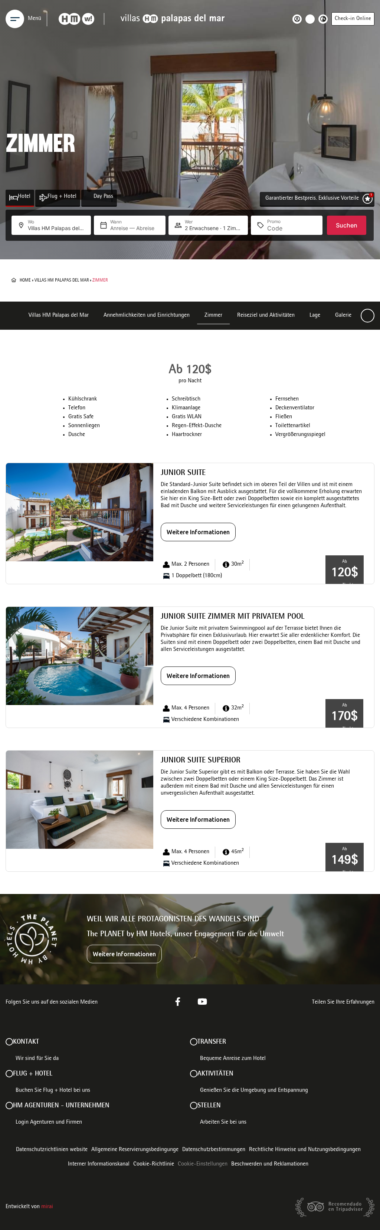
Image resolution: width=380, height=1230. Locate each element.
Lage (314, 316)
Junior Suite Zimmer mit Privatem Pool (232, 617)
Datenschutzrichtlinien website (52, 1150)
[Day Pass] (89, 197)
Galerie (343, 316)
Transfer (211, 1042)
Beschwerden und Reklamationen (269, 1164)
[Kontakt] (9, 1042)
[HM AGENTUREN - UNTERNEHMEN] (9, 1105)
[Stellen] (193, 1105)
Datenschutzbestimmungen (213, 1150)
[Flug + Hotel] (43, 197)
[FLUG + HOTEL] (9, 1073)
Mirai (47, 1207)
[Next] (367, 316)
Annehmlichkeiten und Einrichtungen (147, 316)
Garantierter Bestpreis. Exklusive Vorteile (312, 199)
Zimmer (213, 316)
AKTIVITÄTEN (215, 1074)
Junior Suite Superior (200, 761)
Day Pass (103, 197)
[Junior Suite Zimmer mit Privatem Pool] (79, 656)
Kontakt (26, 1042)
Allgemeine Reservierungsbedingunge (134, 1150)
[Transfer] (193, 1042)
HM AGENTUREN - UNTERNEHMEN (61, 1106)
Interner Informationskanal (99, 1164)
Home (25, 280)
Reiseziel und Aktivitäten (266, 316)
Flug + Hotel (62, 197)
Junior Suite (183, 473)
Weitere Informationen (198, 532)
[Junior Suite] (79, 512)
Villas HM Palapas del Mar (62, 280)
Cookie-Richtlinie (153, 1164)
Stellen (209, 1106)
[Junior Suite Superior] (79, 800)
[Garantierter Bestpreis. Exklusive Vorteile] (368, 199)
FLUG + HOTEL (32, 1074)
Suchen (346, 225)
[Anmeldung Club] (298, 19)
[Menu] (15, 19)
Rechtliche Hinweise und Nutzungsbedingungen (305, 1150)
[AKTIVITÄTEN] (193, 1073)
